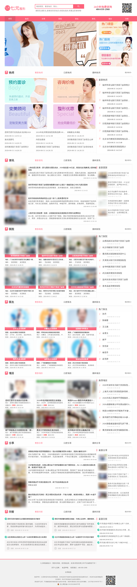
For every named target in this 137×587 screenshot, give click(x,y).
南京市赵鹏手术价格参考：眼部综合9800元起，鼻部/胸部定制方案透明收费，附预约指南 (119, 193)
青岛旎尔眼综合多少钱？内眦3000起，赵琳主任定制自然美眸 (116, 542)
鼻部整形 (23, 262)
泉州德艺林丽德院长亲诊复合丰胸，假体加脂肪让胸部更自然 (116, 530)
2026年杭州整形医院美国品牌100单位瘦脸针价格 (50, 132)
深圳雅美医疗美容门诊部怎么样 (80, 140)
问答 (127, 19)
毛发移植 (48, 262)
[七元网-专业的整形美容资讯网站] (15, 7)
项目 (110, 19)
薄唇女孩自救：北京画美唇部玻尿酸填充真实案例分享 (118, 494)
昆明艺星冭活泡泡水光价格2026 (18, 132)
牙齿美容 (78, 262)
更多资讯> (128, 160)
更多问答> (128, 511)
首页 (10, 19)
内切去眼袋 (40, 140)
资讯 (93, 19)
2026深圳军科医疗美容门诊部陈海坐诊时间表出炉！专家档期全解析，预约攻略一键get (118, 174)
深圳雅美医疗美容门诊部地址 (48, 147)
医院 (60, 19)
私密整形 (23, 293)
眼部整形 (14, 262)
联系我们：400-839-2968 (79, 567)
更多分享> (128, 443)
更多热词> (128, 72)
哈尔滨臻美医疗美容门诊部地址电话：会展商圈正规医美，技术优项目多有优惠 (118, 211)
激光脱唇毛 (9, 140)
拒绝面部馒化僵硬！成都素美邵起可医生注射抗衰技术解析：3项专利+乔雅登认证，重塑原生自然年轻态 (118, 202)
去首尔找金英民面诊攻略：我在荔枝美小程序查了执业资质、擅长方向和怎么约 (118, 466)
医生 (77, 19)
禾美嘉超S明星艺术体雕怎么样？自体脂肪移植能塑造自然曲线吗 (116, 523)
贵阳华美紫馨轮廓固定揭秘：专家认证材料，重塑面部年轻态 (76, 519)
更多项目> (128, 373)
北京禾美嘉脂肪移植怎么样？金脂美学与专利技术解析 (74, 537)
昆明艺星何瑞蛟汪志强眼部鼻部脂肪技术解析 (23, 519)
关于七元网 (55, 567)
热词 (27, 19)
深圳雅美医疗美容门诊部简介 (17, 147)
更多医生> (128, 302)
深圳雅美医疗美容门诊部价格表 (80, 147)
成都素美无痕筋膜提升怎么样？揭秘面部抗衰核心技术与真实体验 (116, 536)
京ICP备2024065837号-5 (95, 581)
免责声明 (65, 567)
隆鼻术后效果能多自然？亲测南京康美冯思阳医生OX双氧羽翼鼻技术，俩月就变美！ (119, 485)
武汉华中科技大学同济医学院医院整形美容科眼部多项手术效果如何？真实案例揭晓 (118, 457)
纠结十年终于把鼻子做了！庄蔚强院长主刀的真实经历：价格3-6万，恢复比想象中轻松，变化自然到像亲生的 (119, 475)
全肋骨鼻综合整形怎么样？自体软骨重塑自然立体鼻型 (27, 537)
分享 (43, 19)
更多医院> (128, 229)
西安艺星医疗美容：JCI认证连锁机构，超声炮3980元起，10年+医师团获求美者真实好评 (119, 183)
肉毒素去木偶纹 (73, 132)
